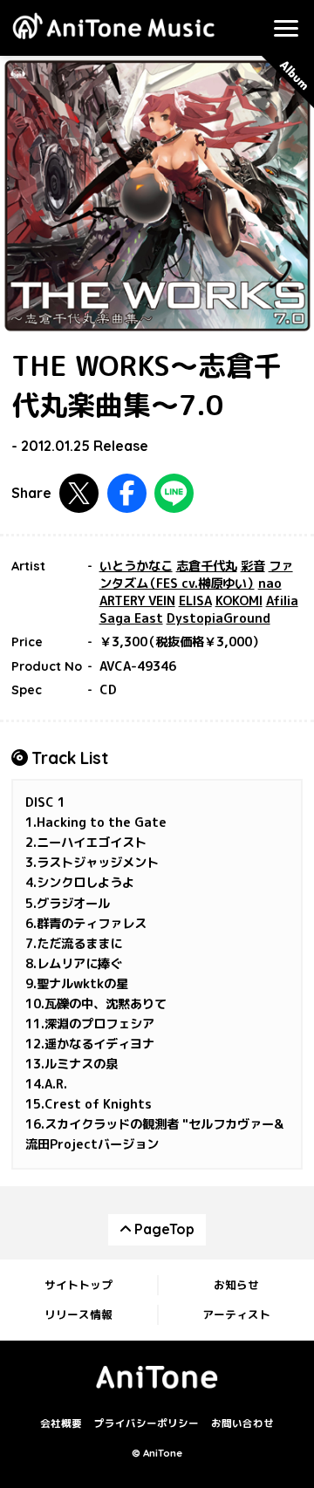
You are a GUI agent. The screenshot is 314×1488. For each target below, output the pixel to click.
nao (270, 583)
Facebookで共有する (127, 493)
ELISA (195, 601)
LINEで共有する (174, 493)
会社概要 (61, 1423)
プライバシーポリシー (146, 1423)
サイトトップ (78, 1285)
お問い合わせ (242, 1423)
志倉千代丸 (206, 566)
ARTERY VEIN (137, 601)
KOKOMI (239, 601)
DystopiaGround (218, 618)
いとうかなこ (136, 566)
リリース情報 (78, 1314)
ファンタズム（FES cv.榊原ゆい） (196, 574)
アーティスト (236, 1314)
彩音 (253, 566)
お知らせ (236, 1285)
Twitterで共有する (79, 493)
